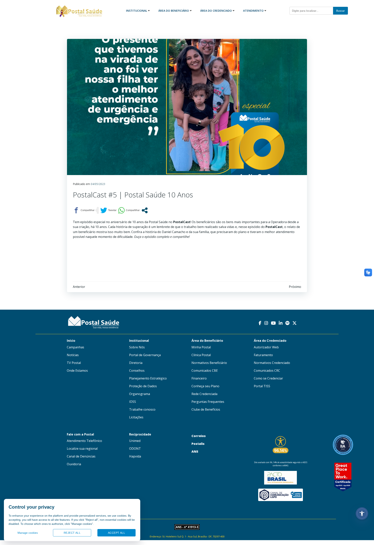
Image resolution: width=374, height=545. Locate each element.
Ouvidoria (74, 464)
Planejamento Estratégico (148, 378)
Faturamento (263, 355)
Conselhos (137, 370)
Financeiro (199, 378)
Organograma (139, 394)
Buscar (340, 10)
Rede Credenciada (204, 394)
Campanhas (75, 347)
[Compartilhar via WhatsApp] (129, 210)
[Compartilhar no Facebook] (83, 210)
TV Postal (74, 363)
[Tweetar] (108, 210)
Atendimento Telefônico (84, 441)
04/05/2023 (98, 184)
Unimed (134, 441)
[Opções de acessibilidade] (362, 513)
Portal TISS (262, 386)
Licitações (136, 417)
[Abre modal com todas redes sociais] (144, 210)
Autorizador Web (266, 347)
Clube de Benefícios (205, 409)
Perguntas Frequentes (207, 402)
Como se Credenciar (268, 378)
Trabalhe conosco (142, 409)
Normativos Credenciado (272, 363)
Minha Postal (201, 347)
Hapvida (135, 456)
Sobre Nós (137, 347)
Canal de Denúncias (81, 456)
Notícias (73, 355)
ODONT (135, 448)
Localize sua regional (82, 448)
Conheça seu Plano (205, 386)
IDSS (132, 402)
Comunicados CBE (204, 370)
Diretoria (135, 363)
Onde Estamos (77, 370)
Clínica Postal (201, 355)
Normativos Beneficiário (209, 363)
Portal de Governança (145, 355)
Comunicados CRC (267, 370)
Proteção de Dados (143, 386)
